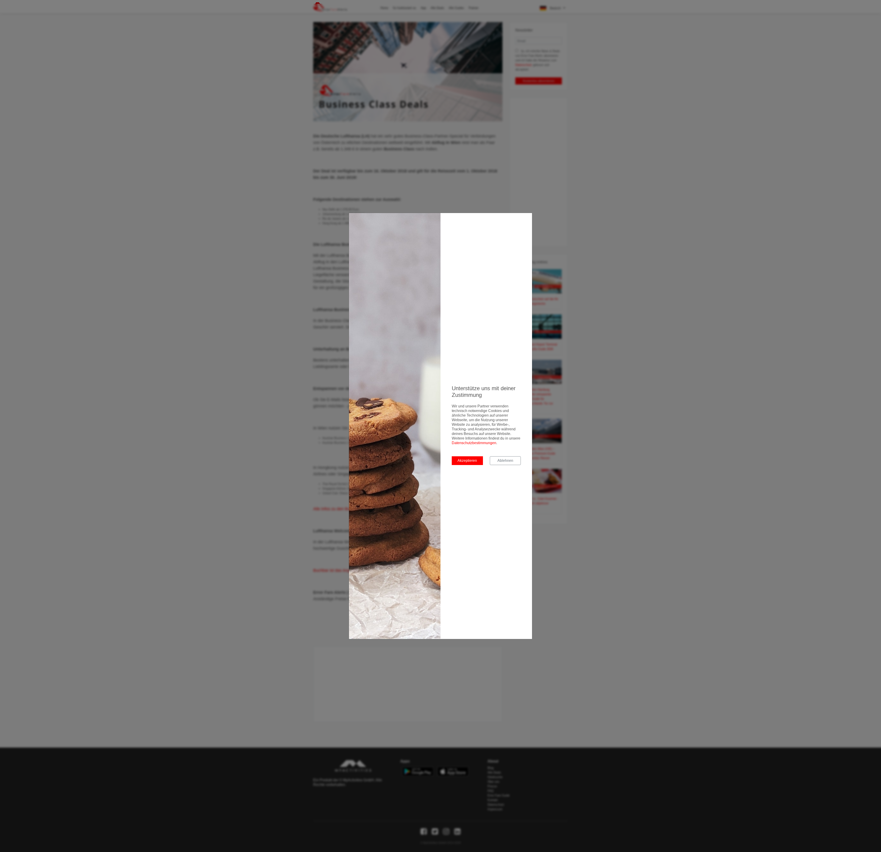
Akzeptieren (467, 460)
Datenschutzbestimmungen (474, 443)
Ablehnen (505, 460)
